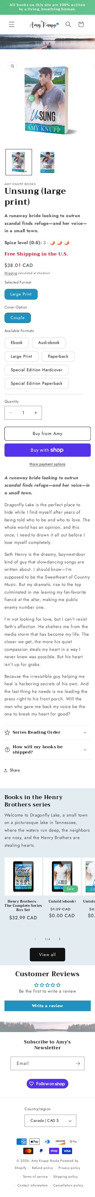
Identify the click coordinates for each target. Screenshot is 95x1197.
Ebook (17, 343)
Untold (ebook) (62, 901)
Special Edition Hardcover (37, 370)
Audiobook (49, 343)
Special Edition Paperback (37, 383)
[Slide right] (59, 939)
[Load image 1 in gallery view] (19, 162)
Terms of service (35, 1176)
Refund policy (42, 1167)
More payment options (47, 464)
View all (47, 954)
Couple (18, 318)
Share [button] (15, 770)
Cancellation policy (68, 1185)
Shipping (10, 273)
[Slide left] (35, 939)
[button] (11, 24)
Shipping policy (65, 1176)
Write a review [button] (47, 1006)
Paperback (58, 356)
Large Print (21, 294)
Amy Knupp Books (45, 1160)
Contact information (32, 1185)
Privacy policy (69, 1167)
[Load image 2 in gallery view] (47, 162)
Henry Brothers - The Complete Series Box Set (23, 905)
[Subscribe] (78, 1063)
